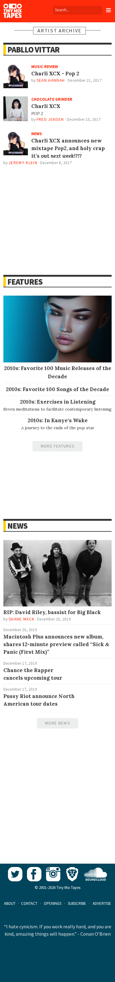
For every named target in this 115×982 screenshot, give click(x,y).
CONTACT (29, 903)
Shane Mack (21, 619)
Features (24, 282)
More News (57, 723)
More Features (57, 446)
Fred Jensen (50, 119)
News (17, 526)
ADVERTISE (102, 903)
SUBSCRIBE (77, 903)
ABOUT (10, 903)
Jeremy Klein (23, 162)
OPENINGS (52, 903)
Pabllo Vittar (33, 50)
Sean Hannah (50, 80)
